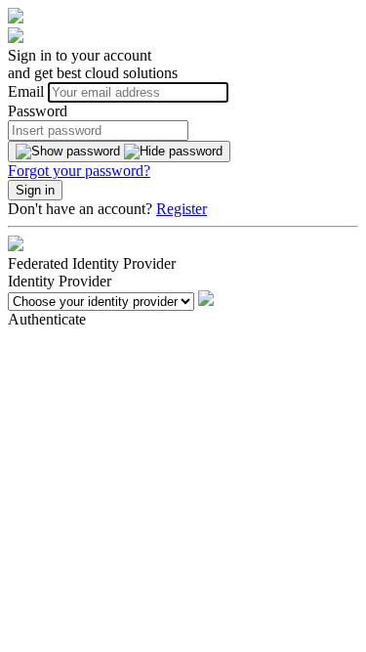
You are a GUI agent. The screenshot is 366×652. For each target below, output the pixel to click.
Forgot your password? (79, 170)
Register (181, 208)
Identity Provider (59, 281)
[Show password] (119, 151)
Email (28, 91)
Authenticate (47, 319)
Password (37, 111)
